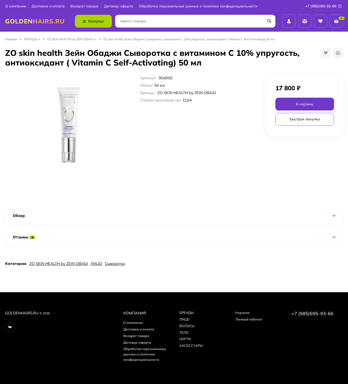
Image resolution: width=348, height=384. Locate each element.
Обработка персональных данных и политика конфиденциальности (198, 6)
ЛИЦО (96, 263)
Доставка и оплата (48, 6)
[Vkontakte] (10, 327)
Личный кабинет (248, 319)
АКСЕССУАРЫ (191, 345)
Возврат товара (84, 6)
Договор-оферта (118, 6)
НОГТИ (185, 339)
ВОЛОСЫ (186, 326)
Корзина (242, 313)
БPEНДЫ (30, 39)
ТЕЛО (184, 332)
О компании (15, 6)
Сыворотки (115, 263)
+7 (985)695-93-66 (321, 6)
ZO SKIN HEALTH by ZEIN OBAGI (70, 39)
